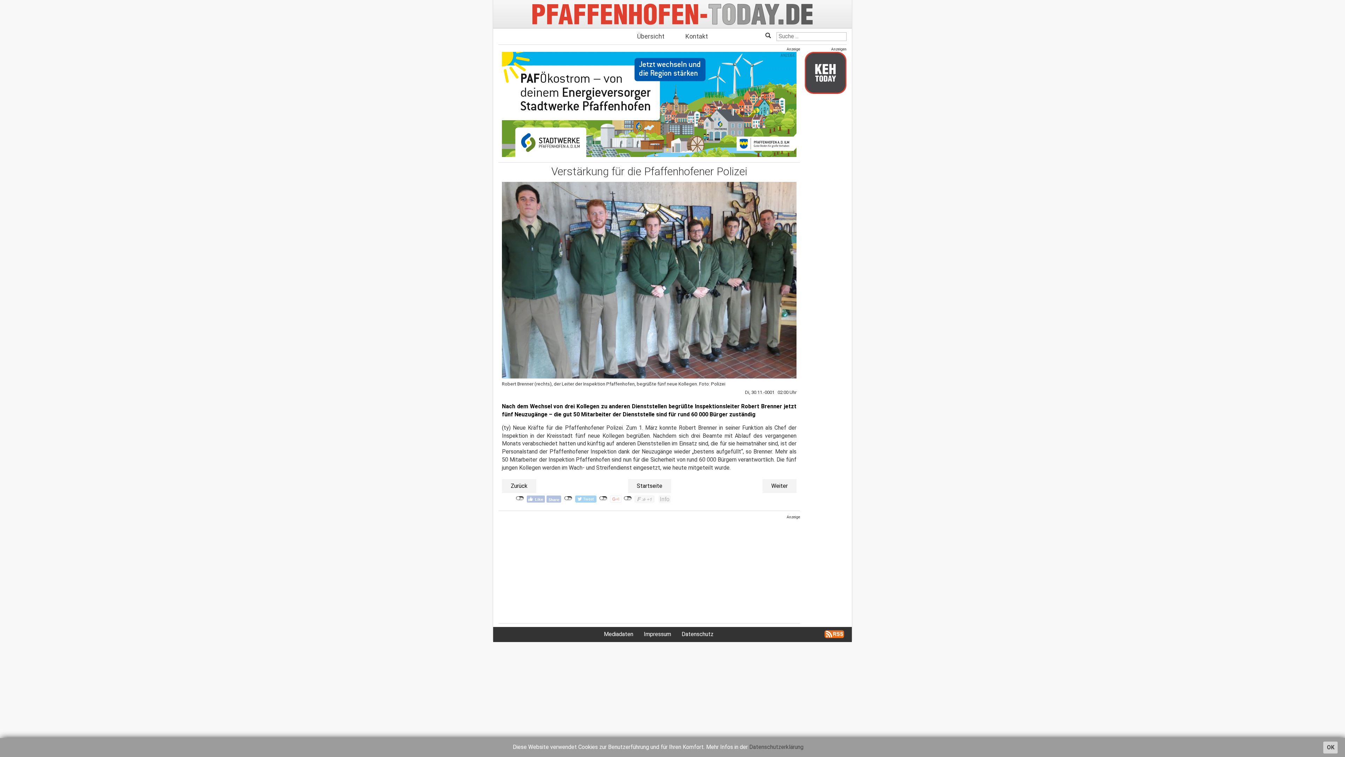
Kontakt (696, 36)
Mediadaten (618, 634)
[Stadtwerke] (649, 104)
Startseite (649, 486)
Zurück (519, 486)
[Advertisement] (649, 569)
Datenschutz (697, 634)
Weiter (779, 486)
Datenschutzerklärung (776, 747)
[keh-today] (826, 72)
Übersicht (650, 36)
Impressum (657, 634)
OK (1330, 747)
